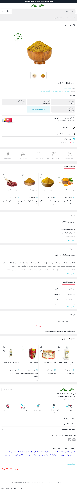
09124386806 (59, 394)
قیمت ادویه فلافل (44, 91)
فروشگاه (69, 18)
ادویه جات (67, 88)
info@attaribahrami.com (65, 396)
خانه (74, 18)
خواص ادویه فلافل (56, 91)
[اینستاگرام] (73, 439)
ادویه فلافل (66, 91)
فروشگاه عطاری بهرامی (42, 483)
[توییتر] (69, 439)
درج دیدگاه (38, 326)
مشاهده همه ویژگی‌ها (38, 109)
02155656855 (68, 394)
